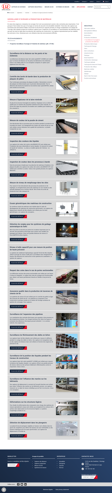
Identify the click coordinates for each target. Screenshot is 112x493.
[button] (4, 489)
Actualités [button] (76, 1)
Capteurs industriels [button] (35, 7)
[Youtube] (22, 484)
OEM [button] (73, 7)
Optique (86, 74)
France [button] (106, 1)
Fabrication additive (89, 28)
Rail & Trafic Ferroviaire (90, 76)
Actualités (62, 461)
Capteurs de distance (40, 461)
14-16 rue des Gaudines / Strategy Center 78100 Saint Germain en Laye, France (94, 464)
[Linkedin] (25, 484)
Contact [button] (90, 7)
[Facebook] (18, 484)
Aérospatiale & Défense (90, 31)
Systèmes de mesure (40, 467)
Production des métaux (90, 67)
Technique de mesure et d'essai (92, 64)
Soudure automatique (90, 78)
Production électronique (90, 44)
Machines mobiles (89, 69)
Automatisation (88, 33)
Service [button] (98, 1)
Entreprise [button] (84, 1)
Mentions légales (48, 489)
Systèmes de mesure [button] (62, 7)
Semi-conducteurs (89, 51)
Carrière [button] (91, 1)
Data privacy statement (62, 489)
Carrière (61, 465)
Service (61, 467)
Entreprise (62, 463)
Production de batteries (90, 37)
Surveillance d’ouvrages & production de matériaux (92, 41)
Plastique (86, 55)
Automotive (87, 35)
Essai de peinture (88, 58)
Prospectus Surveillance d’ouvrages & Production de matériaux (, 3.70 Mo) (32, 44)
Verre (85, 48)
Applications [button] (81, 7)
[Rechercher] (108, 6)
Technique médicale (89, 62)
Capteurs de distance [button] (18, 7)
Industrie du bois (88, 53)
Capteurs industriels (40, 463)
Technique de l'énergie (90, 46)
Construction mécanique (90, 60)
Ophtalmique (87, 71)
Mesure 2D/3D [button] (49, 7)
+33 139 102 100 (89, 469)
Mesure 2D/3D (39, 465)
